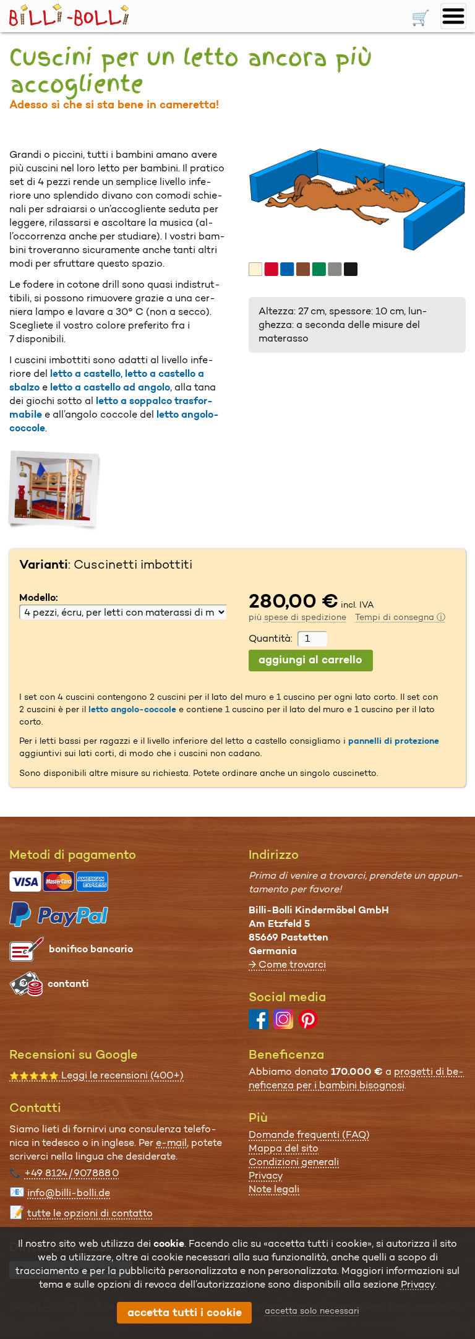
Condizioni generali (294, 1162)
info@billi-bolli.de (68, 1193)
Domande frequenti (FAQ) (309, 1134)
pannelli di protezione (393, 740)
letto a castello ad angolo (110, 387)
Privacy (266, 1175)
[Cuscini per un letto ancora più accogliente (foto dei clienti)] (55, 491)
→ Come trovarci (287, 964)
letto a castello (85, 373)
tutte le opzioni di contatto (90, 1213)
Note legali (274, 1189)
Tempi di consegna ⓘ (400, 616)
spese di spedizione (305, 616)
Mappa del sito (284, 1148)
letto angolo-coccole (132, 709)
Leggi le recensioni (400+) (96, 1075)
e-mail (171, 1142)
